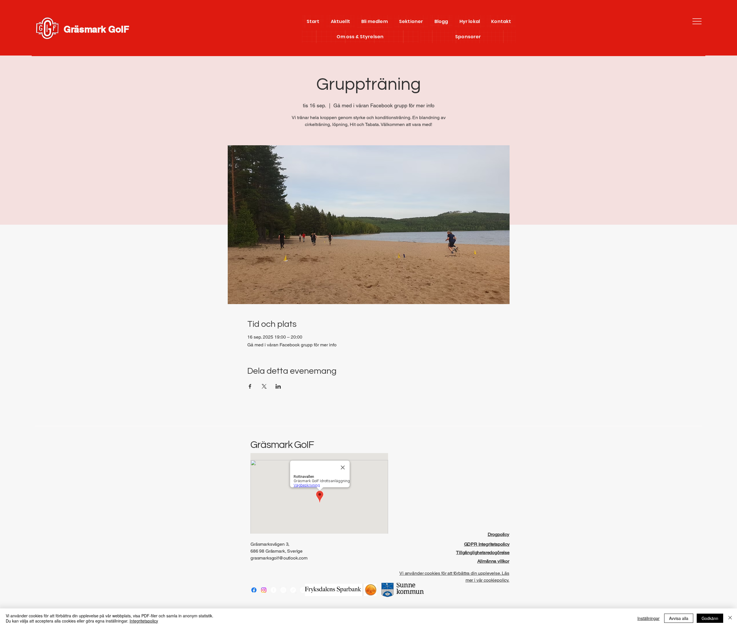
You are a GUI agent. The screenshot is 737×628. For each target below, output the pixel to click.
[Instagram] (263, 590)
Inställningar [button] (648, 618)
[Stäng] (730, 618)
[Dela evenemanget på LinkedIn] (278, 386)
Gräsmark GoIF (96, 29)
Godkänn (710, 618)
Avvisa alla (678, 618)
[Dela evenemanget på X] (264, 386)
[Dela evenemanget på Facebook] (250, 386)
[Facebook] (253, 590)
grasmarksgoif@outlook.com (278, 558)
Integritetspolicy (144, 621)
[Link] (293, 590)
